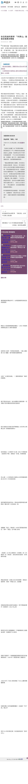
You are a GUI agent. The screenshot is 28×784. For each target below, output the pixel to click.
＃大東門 (10, 10)
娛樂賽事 (3, 7)
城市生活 (17, 7)
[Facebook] (18, 2)
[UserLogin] (23, 2)
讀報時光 (24, 7)
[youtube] (15, 2)
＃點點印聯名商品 (19, 10)
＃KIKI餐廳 (4, 10)
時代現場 (10, 7)
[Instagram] (21, 2)
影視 (2, 206)
